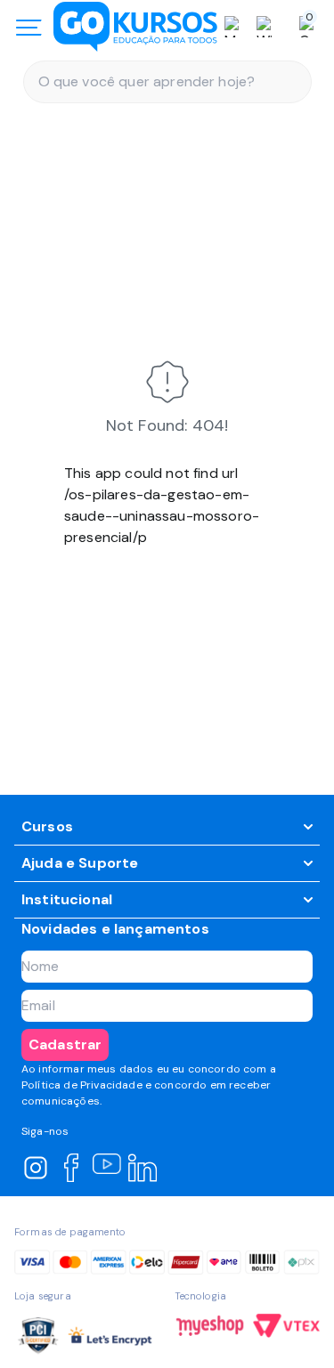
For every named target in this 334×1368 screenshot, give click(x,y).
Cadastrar (65, 1044)
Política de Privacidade (82, 1085)
